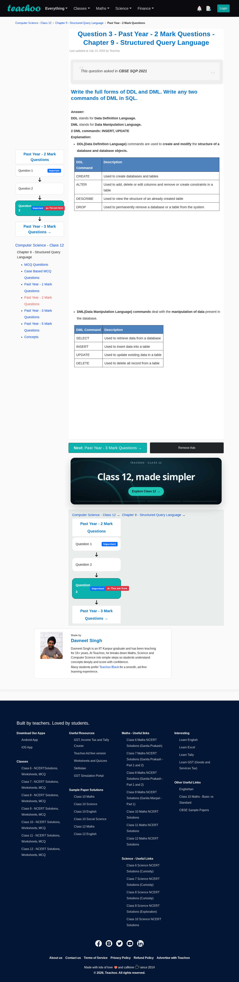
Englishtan (186, 789)
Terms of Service (96, 957)
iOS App (26, 747)
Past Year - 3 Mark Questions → (40, 229)
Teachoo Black (109, 667)
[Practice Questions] (208, 8)
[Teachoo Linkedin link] (140, 943)
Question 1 (38, 170)
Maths (101, 8)
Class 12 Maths (84, 826)
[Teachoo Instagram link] (109, 943)
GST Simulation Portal (89, 775)
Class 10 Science (85, 804)
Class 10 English (85, 811)
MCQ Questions (36, 265)
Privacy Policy (121, 957)
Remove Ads (186, 447)
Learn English (188, 739)
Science (121, 8)
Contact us (73, 957)
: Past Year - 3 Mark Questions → (108, 448)
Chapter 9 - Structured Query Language (79, 22)
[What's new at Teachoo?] (199, 8)
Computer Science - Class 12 (33, 22)
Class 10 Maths (84, 796)
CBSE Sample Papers (194, 810)
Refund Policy (144, 957)
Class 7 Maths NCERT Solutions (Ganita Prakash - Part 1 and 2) (145, 759)
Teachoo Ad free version (90, 753)
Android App (29, 739)
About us (55, 957)
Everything (54, 8)
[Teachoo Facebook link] (99, 943)
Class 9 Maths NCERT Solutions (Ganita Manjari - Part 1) (144, 798)
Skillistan (80, 768)
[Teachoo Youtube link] (130, 943)
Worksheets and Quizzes (90, 760)
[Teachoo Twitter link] (120, 943)
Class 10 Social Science (90, 819)
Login (223, 8)
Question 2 (25, 188)
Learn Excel (187, 747)
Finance (144, 8)
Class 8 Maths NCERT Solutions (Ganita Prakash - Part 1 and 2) (145, 778)
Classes (80, 8)
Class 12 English (85, 834)
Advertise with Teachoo (173, 957)
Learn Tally (186, 754)
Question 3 (40, 208)
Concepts (31, 337)
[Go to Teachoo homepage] (24, 8)
